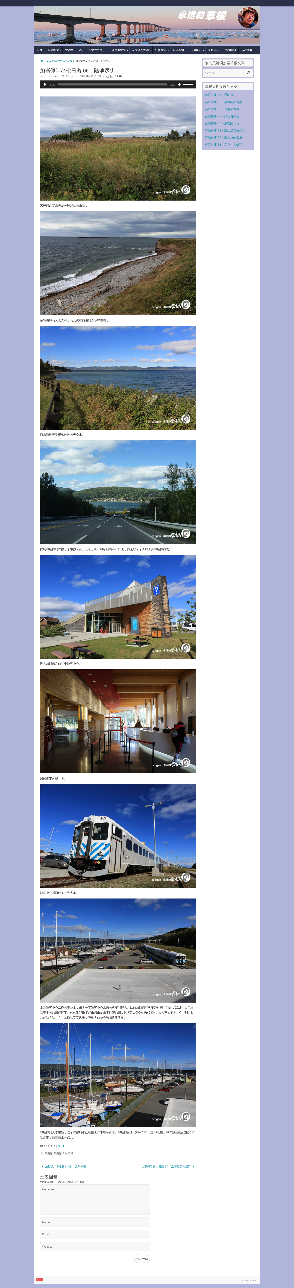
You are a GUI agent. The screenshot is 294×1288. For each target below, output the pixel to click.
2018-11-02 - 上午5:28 (56, 76)
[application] (118, 84)
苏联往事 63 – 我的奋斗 (220, 94)
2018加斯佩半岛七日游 (59, 60)
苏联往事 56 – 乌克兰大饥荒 (223, 144)
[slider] (188, 84)
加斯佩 (49, 1153)
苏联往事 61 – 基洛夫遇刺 (222, 109)
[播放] (45, 84)
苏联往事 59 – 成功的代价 (222, 123)
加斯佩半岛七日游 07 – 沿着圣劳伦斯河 (167, 1166)
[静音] (180, 84)
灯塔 (70, 1153)
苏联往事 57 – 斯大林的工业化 (225, 137)
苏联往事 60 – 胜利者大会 (222, 116)
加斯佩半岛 (60, 1153)
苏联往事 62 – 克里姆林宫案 (223, 102)
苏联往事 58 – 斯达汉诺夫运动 (225, 130)
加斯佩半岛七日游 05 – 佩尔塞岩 (65, 1166)
